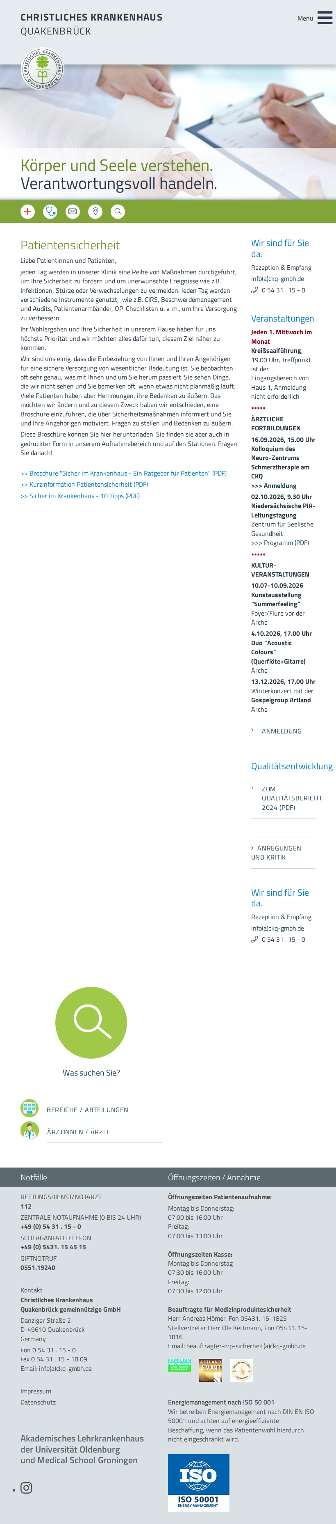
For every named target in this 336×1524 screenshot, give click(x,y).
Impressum (35, 1391)
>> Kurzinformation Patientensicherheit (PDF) (84, 484)
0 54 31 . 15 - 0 (283, 290)
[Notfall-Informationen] (27, 212)
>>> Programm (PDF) (280, 542)
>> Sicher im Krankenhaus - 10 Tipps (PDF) (80, 496)
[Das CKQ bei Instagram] (26, 1490)
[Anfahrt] (95, 214)
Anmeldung (282, 731)
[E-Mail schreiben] (73, 214)
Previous (12, 133)
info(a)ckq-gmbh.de (277, 278)
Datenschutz (38, 1402)
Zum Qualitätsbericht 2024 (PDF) (289, 798)
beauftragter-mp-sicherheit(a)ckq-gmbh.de (246, 1346)
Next (324, 133)
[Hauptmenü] (325, 18)
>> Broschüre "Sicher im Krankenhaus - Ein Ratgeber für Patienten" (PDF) (123, 473)
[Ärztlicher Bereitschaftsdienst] (50, 212)
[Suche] (118, 214)
